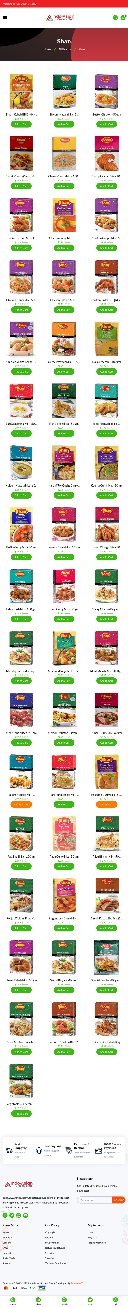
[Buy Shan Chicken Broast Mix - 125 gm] (21, 215)
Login (91, 1232)
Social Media (8, 1258)
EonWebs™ (77, 1283)
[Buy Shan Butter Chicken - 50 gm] (107, 91)
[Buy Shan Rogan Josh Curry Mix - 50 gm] (64, 895)
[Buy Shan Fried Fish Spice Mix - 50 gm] (107, 401)
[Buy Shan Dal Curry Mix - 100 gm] (107, 339)
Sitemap (6, 1263)
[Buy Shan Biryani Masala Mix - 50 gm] (64, 91)
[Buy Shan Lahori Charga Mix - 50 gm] (107, 524)
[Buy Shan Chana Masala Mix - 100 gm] (64, 153)
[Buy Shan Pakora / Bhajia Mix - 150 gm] (21, 772)
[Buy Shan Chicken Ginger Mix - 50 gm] (107, 215)
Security (49, 1252)
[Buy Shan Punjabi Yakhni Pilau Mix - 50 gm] (21, 895)
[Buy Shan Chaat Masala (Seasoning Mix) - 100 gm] (21, 153)
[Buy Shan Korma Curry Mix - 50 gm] (64, 524)
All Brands (65, 49)
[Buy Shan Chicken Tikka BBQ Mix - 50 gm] (107, 277)
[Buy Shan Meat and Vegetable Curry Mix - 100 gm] (64, 648)
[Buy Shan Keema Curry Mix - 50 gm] (107, 462)
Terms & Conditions (55, 1263)
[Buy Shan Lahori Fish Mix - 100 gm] (21, 586)
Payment (49, 1237)
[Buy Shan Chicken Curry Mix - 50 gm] (64, 215)
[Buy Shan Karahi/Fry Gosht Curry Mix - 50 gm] (64, 462)
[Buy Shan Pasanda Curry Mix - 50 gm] (107, 772)
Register (92, 1237)
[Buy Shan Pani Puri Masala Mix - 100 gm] (64, 772)
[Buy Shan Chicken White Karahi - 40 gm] (21, 339)
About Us (7, 1237)
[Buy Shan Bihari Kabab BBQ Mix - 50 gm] (21, 91)
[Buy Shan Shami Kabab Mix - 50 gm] (21, 957)
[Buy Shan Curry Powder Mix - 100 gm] (64, 339)
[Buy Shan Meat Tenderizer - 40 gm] (21, 710)
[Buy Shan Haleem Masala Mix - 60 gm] (21, 462)
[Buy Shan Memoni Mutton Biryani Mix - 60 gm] (64, 710)
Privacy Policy (52, 1242)
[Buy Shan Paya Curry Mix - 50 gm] (64, 833)
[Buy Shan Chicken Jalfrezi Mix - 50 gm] (64, 277)
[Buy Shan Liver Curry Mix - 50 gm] (64, 586)
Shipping (49, 1258)
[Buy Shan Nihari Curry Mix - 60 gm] (107, 710)
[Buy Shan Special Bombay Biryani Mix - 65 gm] (107, 957)
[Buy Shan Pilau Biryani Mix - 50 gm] (107, 833)
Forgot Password (97, 1242)
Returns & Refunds (55, 1247)
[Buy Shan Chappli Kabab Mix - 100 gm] (107, 153)
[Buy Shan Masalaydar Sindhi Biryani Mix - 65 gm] (21, 648)
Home (5, 1232)
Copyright (50, 1232)
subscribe (119, 1200)
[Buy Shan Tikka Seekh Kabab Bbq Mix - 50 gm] (107, 1019)
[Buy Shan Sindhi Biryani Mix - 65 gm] (64, 957)
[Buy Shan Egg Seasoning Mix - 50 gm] (21, 401)
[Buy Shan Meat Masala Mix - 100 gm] (107, 648)
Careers (6, 1242)
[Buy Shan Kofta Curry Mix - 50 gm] (21, 524)
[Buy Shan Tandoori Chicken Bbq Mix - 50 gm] (64, 1019)
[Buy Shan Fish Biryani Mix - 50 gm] (64, 401)
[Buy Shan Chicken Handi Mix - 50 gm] (21, 277)
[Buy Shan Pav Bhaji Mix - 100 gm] (21, 833)
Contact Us (8, 1252)
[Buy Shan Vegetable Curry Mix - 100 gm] (21, 1081)
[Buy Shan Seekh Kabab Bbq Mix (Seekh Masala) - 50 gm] (107, 895)
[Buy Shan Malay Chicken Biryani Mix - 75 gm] (107, 586)
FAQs (5, 1247)
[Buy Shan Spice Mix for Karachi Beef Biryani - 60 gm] (21, 1019)
